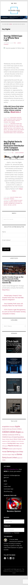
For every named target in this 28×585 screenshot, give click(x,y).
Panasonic (10, 448)
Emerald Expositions (18, 437)
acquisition (5, 426)
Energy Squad (19, 126)
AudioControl (6, 429)
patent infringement (17, 448)
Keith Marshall (17, 128)
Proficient (19, 131)
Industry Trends (14, 197)
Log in (5, 484)
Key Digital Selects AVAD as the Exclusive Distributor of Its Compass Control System (14, 145)
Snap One (14, 454)
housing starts (11, 443)
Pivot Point (6, 198)
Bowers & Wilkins (17, 429)
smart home (4, 454)
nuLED (15, 129)
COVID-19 (17, 435)
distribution (11, 203)
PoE (4, 131)
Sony (4, 457)
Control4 (4, 435)
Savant (17, 451)
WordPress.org (8, 491)
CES (15, 125)
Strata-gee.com (14, 10)
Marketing (19, 119)
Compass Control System (15, 201)
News (5, 120)
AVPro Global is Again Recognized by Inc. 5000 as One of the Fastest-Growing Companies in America (14, 311)
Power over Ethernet (11, 131)
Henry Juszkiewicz (11, 441)
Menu (15, 3)
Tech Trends (12, 122)
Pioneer (4, 451)
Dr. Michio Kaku (12, 126)
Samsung (10, 451)
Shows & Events (11, 120)
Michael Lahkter (12, 205)
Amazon (12, 426)
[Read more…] (16, 112)
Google (23, 439)
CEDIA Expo (11, 125)
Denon (10, 437)
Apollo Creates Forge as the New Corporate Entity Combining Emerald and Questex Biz (12, 280)
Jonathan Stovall (8, 128)
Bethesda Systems (15, 123)
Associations (13, 117)
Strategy (6, 122)
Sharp (21, 451)
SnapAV (9, 454)
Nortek (11, 129)
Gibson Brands (9, 439)
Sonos (19, 454)
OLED (20, 445)
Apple (17, 426)
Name (4, 232)
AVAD (12, 200)
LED (8, 129)
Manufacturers (12, 119)
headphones (4, 441)
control (6, 203)
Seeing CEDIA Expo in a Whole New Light (13, 38)
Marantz (6, 445)
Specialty (17, 120)
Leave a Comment (19, 152)
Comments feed (8, 489)
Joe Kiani (22, 443)
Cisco (17, 125)
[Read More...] (6, 290)
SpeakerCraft (20, 132)
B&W (11, 429)
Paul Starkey (21, 129)
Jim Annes (17, 203)
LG (3, 446)
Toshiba (3, 460)
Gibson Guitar (17, 439)
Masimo (11, 446)
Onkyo (5, 448)
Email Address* (6, 240)
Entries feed (7, 486)
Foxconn (4, 439)
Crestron (5, 437)
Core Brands (11, 434)
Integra (17, 443)
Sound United (12, 458)
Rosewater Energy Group (10, 132)
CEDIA (5, 431)
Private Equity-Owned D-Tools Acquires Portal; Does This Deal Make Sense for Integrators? (13, 297)
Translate (16, 533)
